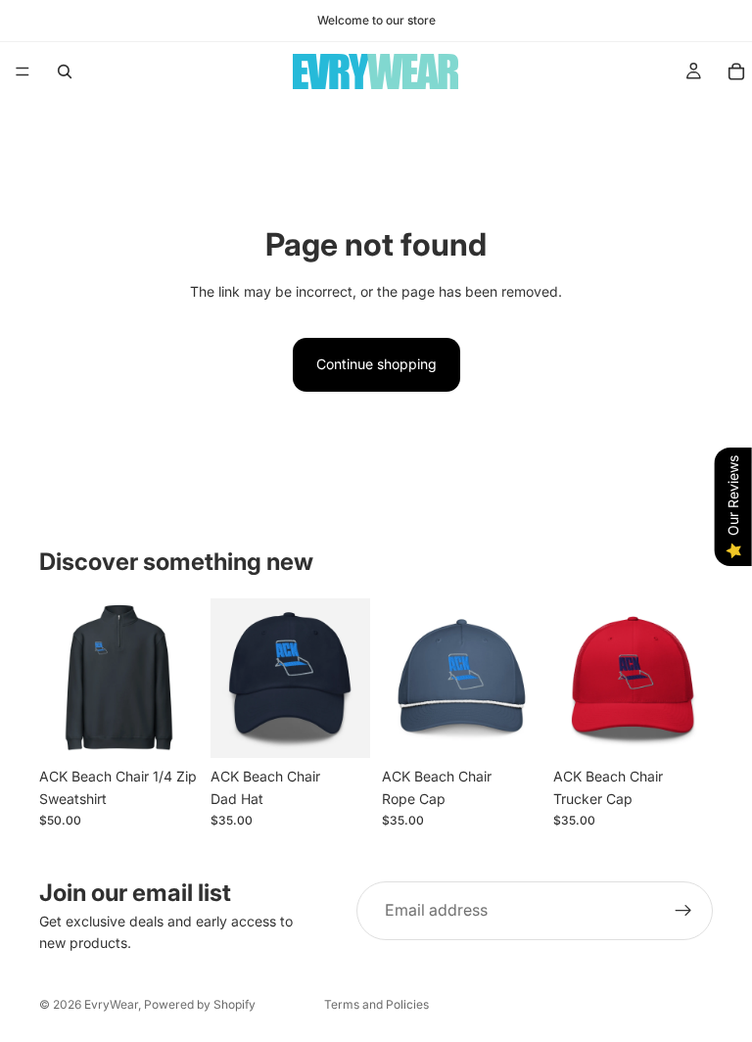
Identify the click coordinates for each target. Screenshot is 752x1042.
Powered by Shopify (200, 1004)
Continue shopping (376, 363)
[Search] (64, 71)
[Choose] (168, 728)
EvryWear (111, 1004)
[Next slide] (177, 678)
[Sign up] (683, 910)
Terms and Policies (376, 1004)
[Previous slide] (60, 678)
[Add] (511, 728)
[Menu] (22, 71)
